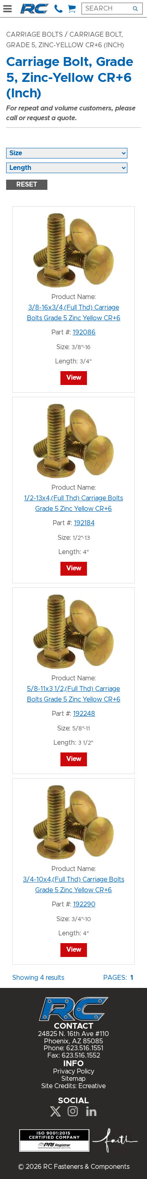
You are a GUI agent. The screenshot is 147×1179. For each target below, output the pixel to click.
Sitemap (73, 1079)
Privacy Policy (73, 1071)
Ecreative (92, 1086)
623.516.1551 (84, 1048)
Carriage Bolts (34, 34)
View (73, 377)
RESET (26, 184)
